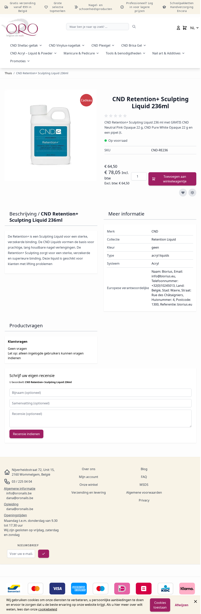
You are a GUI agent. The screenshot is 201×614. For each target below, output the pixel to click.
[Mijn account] (178, 28)
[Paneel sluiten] (195, 601)
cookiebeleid (47, 609)
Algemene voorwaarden (144, 492)
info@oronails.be (19, 493)
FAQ (144, 477)
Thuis (8, 73)
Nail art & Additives (166, 53)
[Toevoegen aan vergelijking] (192, 193)
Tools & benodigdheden (123, 53)
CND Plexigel (100, 45)
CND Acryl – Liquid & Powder (31, 53)
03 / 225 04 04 (22, 481)
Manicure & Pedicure (79, 53)
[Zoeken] (134, 26)
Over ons (88, 469)
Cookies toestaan (160, 604)
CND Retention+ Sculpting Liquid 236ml (42, 73)
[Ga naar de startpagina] (20, 28)
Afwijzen (181, 605)
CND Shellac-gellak (24, 45)
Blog (144, 469)
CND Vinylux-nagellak (64, 45)
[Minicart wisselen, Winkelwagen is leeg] (185, 28)
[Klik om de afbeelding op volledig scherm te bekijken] (51, 135)
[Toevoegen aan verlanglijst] (183, 193)
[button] (116, 116)
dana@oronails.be (19, 498)
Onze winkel (88, 484)
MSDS (144, 484)
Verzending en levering (88, 492)
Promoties (18, 61)
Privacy (144, 500)
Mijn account (88, 477)
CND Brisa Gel (131, 45)
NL (192, 27)
